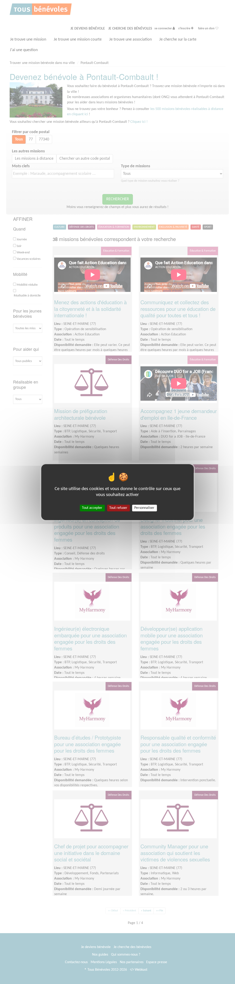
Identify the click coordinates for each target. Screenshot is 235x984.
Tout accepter (92, 508)
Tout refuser (118, 508)
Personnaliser (144, 508)
